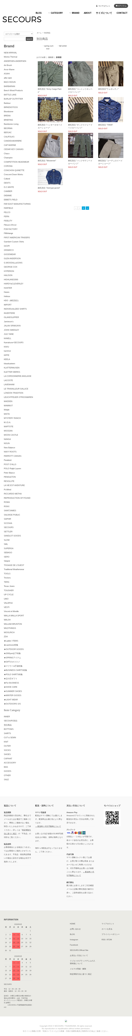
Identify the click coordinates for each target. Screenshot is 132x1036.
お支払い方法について (79, 955)
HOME (72, 924)
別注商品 (47, 33)
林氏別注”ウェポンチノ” (108, 89)
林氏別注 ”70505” (105, 125)
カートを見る (107, 929)
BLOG (39, 13)
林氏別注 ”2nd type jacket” (49, 188)
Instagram (74, 940)
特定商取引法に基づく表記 (81, 974)
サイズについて (104, 13)
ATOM (109, 940)
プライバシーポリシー (111, 934)
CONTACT (122, 13)
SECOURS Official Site (79, 950)
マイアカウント (104, 6)
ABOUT (88, 13)
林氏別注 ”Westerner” (47, 161)
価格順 (50, 57)
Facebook (74, 945)
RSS (103, 940)
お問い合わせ (75, 929)
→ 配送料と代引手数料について (48, 826)
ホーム (39, 33)
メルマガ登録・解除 (78, 969)
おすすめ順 (41, 57)
